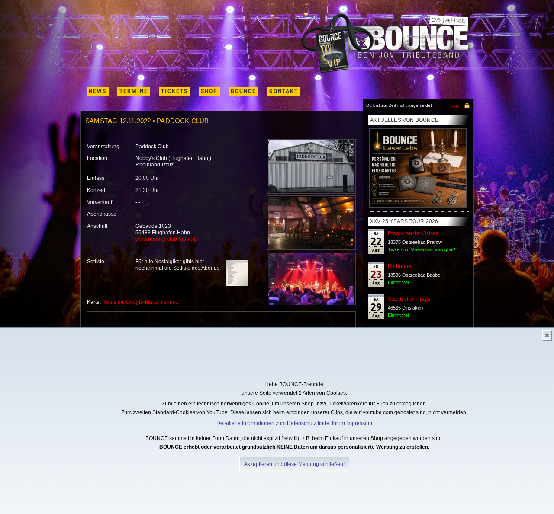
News (97, 91)
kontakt (283, 91)
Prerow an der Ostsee (413, 233)
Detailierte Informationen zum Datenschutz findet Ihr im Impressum (294, 423)
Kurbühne (399, 266)
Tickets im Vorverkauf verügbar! (421, 249)
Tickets (174, 91)
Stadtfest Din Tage (409, 299)
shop (209, 91)
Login (456, 105)
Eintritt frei (398, 282)
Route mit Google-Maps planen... (141, 302)
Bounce (243, 91)
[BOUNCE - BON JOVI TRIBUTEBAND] (387, 43)
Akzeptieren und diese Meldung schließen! (294, 464)
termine (133, 91)
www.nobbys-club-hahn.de (166, 239)
